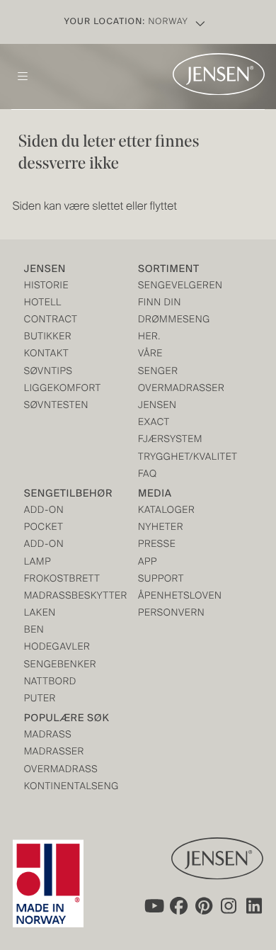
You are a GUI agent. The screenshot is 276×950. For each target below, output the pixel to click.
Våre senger (158, 363)
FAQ (147, 475)
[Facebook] (178, 906)
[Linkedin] (254, 906)
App (147, 562)
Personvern (166, 613)
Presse (157, 545)
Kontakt (46, 354)
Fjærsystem (166, 440)
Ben (34, 630)
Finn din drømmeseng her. (166, 320)
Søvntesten (52, 406)
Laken (40, 613)
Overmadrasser (166, 389)
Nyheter (160, 528)
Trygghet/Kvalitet (166, 458)
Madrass (47, 735)
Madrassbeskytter (52, 596)
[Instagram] (229, 906)
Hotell (43, 303)
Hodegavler (52, 647)
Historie (46, 286)
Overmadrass (52, 770)
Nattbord (50, 682)
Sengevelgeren (166, 286)
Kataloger (166, 511)
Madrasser (52, 752)
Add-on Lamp (44, 554)
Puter (40, 699)
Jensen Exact (157, 415)
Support (161, 579)
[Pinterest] (203, 906)
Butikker (47, 337)
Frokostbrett (52, 579)
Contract (51, 320)
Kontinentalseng (52, 787)
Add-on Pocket (44, 520)
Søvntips (48, 372)
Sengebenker (52, 665)
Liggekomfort (52, 389)
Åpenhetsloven (166, 596)
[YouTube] (152, 906)
